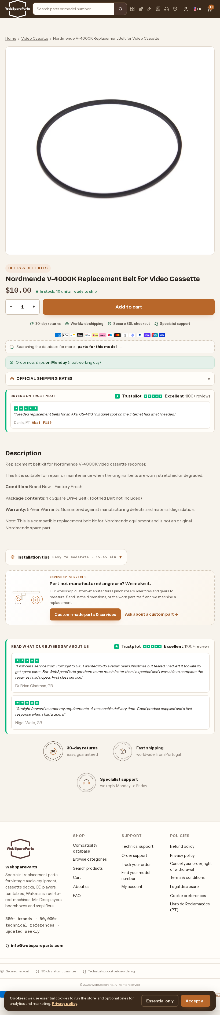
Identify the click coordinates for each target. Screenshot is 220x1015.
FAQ (77, 895)
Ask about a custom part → (151, 614)
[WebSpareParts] (17, 9)
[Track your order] (141, 9)
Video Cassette (34, 38)
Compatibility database (85, 848)
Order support (134, 855)
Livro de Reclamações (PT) (190, 907)
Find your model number (136, 875)
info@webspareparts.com (37, 945)
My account (132, 886)
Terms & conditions (187, 877)
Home (10, 38)
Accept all (196, 1000)
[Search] (120, 9)
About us (81, 886)
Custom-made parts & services (85, 614)
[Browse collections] (132, 9)
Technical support (137, 846)
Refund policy (182, 846)
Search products (88, 868)
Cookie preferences (188, 895)
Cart (77, 877)
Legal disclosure (184, 886)
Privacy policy (182, 855)
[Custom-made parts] (149, 9)
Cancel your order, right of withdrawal (191, 866)
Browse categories (90, 859)
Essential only (160, 1000)
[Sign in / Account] (185, 8)
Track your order (136, 864)
